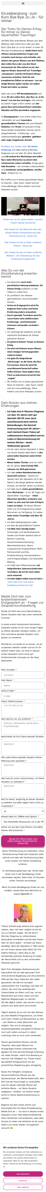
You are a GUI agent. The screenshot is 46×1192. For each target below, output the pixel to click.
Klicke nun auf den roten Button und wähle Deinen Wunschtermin (22, 829)
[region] (23, 1168)
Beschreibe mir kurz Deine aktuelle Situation (22, 736)
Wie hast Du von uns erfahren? (16, 719)
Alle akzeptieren (23, 1174)
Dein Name (6, 680)
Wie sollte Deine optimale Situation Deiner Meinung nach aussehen (21, 759)
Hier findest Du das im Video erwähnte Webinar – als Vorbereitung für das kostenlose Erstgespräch (23, 255)
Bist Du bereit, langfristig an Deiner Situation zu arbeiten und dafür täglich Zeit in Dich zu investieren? (22, 802)
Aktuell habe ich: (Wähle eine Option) (19, 816)
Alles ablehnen (23, 1187)
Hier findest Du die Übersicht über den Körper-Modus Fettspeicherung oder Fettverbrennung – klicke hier (23, 232)
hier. (21, 173)
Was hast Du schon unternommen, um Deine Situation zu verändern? (22, 780)
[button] (23, 3)
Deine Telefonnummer (12, 701)
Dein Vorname (8, 669)
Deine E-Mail (7, 691)
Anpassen (23, 1181)
